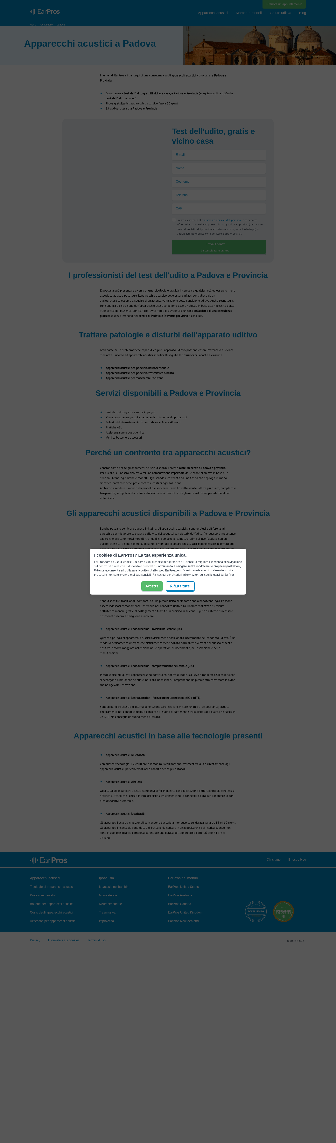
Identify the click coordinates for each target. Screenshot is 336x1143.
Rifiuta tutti (180, 586)
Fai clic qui (159, 574)
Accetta (152, 586)
